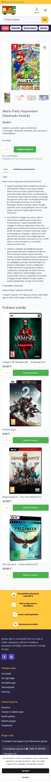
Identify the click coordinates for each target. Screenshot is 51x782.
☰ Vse (5, 28)
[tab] (5, 169)
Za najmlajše (8, 678)
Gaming (43, 28)
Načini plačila (8, 716)
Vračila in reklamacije (12, 711)
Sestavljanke (7, 687)
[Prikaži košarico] (45, 10)
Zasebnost (6, 725)
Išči (44, 19)
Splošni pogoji (8, 721)
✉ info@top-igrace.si (15, 748)
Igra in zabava (30, 28)
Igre (27, 159)
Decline (25, 777)
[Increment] (9, 149)
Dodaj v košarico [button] (30, 373)
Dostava (5, 707)
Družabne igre (8, 682)
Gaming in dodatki (18, 159)
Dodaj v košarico (25, 149)
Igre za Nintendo (36, 159)
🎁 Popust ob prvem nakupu (13, 2)
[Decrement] (4, 149)
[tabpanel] (25, 237)
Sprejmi (25, 771)
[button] (44, 47)
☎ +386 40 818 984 (36, 748)
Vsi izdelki (6, 673)
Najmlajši (16, 28)
